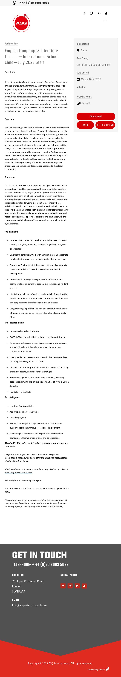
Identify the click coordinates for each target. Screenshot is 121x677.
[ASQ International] (21, 23)
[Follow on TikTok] (106, 13)
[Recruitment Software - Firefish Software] (98, 669)
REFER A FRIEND (105, 125)
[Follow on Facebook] (84, 13)
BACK (85, 125)
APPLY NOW (96, 116)
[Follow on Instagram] (91, 13)
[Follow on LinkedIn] (99, 13)
